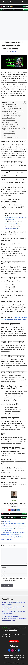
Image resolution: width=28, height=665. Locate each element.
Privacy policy (17, 655)
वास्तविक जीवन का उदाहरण (9, 133)
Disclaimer (10, 655)
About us (5, 655)
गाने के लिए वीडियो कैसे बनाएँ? (9, 118)
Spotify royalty (19, 528)
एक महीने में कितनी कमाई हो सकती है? (10, 124)
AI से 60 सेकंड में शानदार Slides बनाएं (10, 616)
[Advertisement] (14, 26)
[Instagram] (12, 510)
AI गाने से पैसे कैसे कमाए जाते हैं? (10, 106)
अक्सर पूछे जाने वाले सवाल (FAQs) (11, 137)
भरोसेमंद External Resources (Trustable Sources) (14, 109)
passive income (9, 528)
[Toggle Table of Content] (23, 102)
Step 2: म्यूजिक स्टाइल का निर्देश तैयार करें (13, 115)
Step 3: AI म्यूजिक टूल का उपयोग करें (13, 117)
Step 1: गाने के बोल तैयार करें (10, 113)
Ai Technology (7, 521)
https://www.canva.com (12, 228)
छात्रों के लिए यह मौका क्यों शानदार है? (11, 126)
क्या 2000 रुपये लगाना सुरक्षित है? (10, 122)
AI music (5, 523)
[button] (22, 2)
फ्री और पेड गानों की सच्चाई (9, 120)
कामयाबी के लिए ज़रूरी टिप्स (9, 131)
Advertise (22, 659)
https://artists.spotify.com (12, 224)
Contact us (12, 657)
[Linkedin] (18, 510)
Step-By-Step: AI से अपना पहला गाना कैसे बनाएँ (13, 111)
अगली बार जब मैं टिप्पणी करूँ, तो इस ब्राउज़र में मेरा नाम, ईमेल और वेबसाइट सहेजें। (14, 579)
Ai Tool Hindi (6, 2)
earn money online (11, 526)
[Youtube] (9, 510)
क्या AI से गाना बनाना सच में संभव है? (10, 104)
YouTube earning (6, 530)
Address (9, 659)
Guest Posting (15, 659)
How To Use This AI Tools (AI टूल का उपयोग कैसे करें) (14, 129)
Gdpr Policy (18, 657)
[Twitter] (15, 510)
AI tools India (12, 523)
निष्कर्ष (5, 135)
